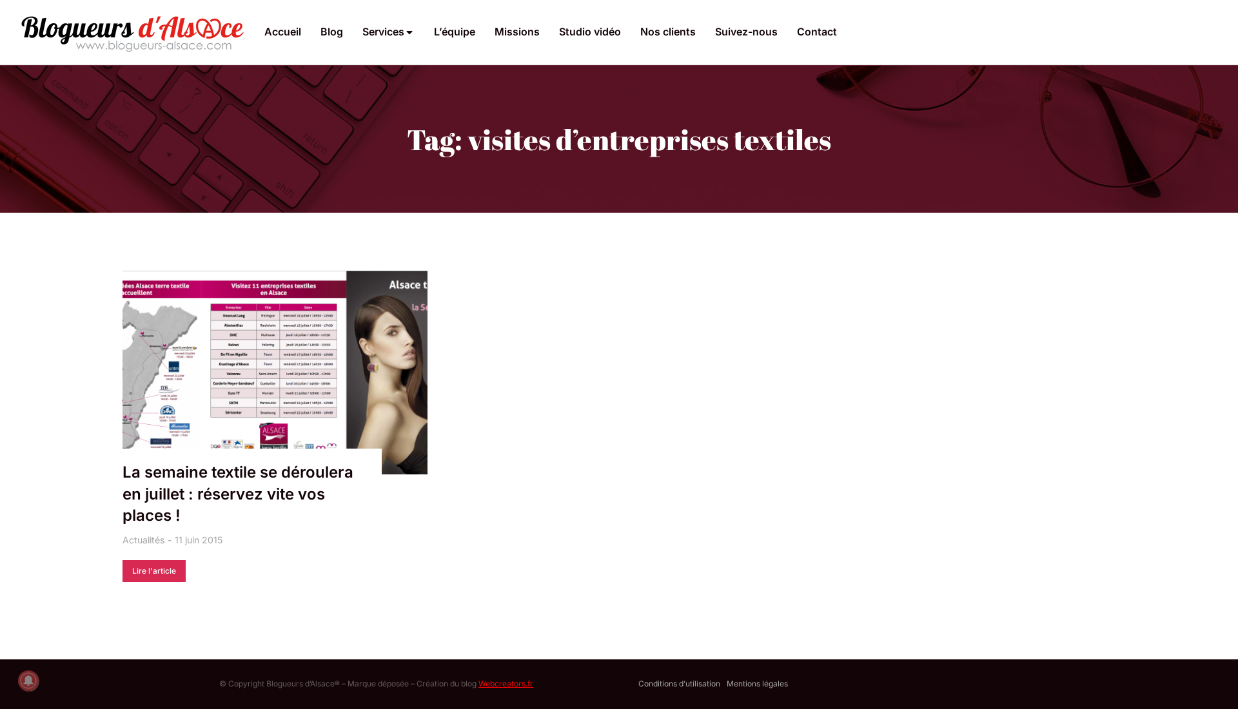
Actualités (143, 539)
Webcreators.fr (505, 683)
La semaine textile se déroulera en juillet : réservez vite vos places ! (238, 494)
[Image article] (275, 372)
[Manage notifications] (28, 680)
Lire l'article (154, 571)
